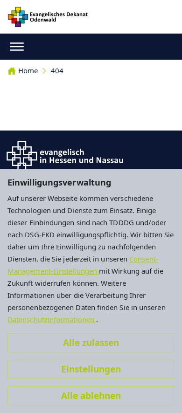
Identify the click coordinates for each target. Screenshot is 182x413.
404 (57, 70)
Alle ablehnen (91, 396)
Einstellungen (91, 369)
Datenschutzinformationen (51, 319)
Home (28, 70)
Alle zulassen (91, 343)
